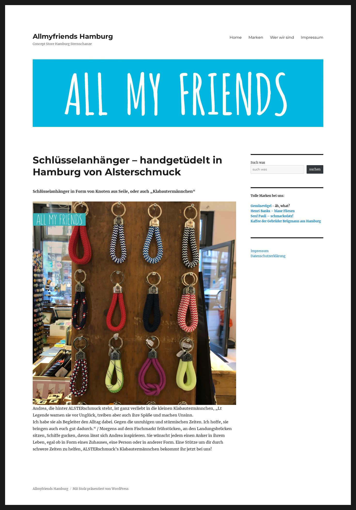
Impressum (312, 37)
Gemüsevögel (261, 206)
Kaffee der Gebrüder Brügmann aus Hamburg (286, 221)
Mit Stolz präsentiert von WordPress (101, 489)
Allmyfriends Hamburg (73, 36)
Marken (255, 37)
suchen (315, 169)
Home (236, 37)
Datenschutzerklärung (268, 256)
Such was (258, 163)
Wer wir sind (282, 37)
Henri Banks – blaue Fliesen (273, 211)
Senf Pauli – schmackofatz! (272, 216)
